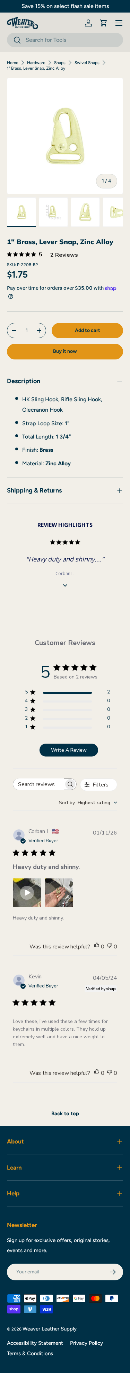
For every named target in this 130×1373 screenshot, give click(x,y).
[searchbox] (38, 784)
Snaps (60, 62)
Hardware (36, 62)
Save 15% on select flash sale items (65, 6)
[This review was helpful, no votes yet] (96, 946)
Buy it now (65, 351)
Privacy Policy (86, 1343)
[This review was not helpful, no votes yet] (109, 946)
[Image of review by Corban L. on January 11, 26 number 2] (59, 892)
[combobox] (65, 40)
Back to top (65, 1113)
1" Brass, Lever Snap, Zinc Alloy (36, 68)
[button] (103, 23)
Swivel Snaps (87, 62)
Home (12, 62)
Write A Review (69, 750)
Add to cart (87, 330)
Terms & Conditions (30, 1353)
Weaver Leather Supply (50, 1329)
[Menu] (119, 23)
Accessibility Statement (35, 1343)
